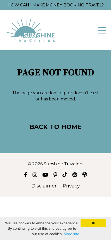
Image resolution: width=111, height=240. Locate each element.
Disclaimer (44, 186)
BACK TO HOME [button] (55, 127)
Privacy (71, 186)
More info (71, 234)
